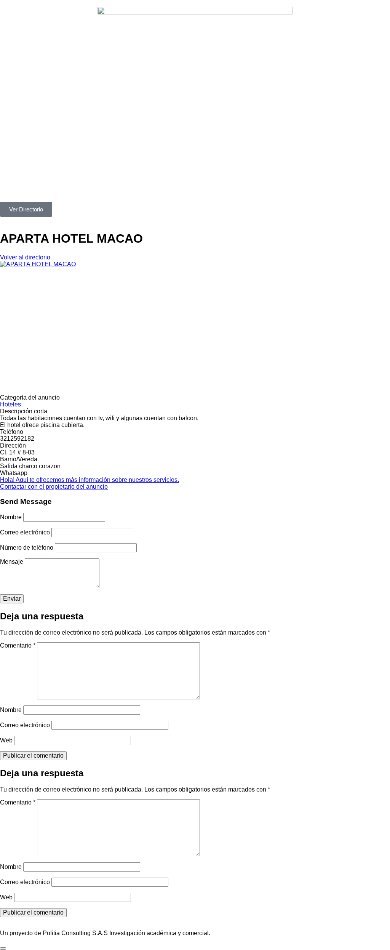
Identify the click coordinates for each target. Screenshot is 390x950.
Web (6, 740)
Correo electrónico (25, 532)
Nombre (11, 517)
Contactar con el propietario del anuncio (54, 486)
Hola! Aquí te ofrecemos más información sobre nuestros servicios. (89, 480)
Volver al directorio (25, 257)
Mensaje (11, 561)
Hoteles (10, 404)
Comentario (17, 645)
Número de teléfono (26, 547)
